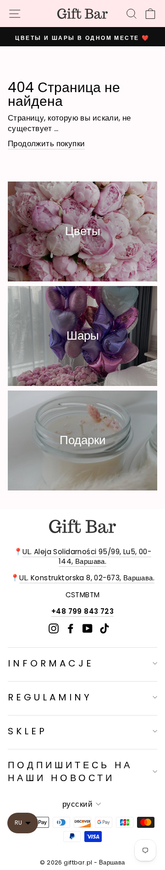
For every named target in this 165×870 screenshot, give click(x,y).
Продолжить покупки (46, 143)
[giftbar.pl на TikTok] (104, 628)
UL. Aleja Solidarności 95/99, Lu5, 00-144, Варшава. (86, 556)
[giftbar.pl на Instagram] (54, 628)
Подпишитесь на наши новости (70, 771)
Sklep (27, 731)
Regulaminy (50, 697)
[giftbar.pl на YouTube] (87, 628)
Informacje (51, 663)
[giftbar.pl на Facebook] (71, 628)
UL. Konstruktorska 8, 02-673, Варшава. (86, 578)
